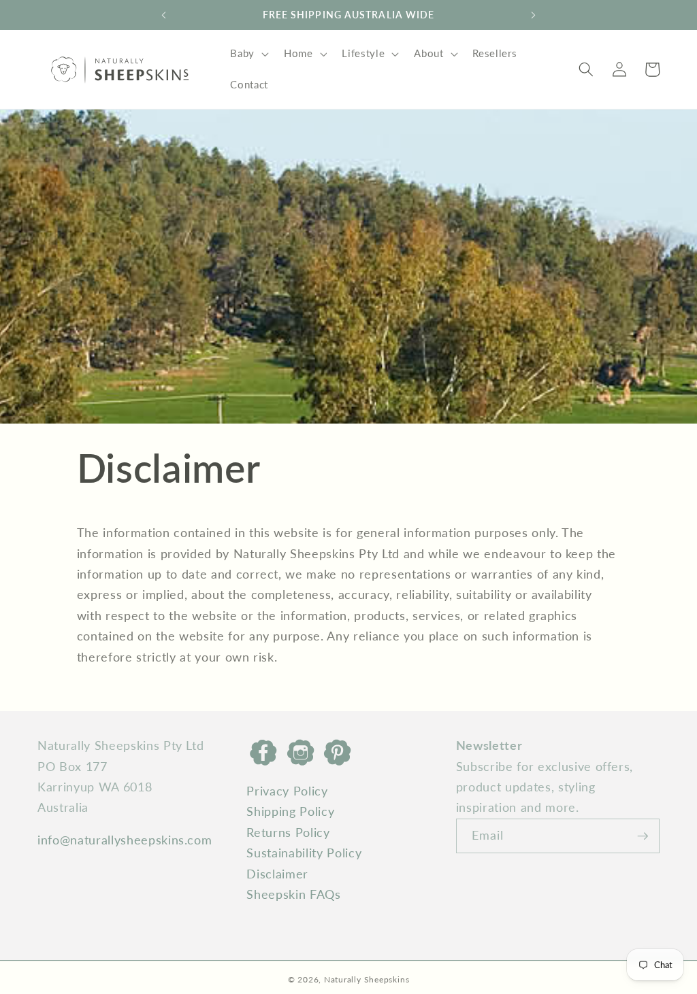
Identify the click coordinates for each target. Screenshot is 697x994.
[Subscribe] (642, 836)
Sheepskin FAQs (293, 894)
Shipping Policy (290, 811)
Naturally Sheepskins (366, 979)
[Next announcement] (534, 15)
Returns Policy (287, 832)
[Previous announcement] (163, 15)
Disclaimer (277, 874)
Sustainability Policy (303, 853)
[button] (248, 53)
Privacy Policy (286, 791)
